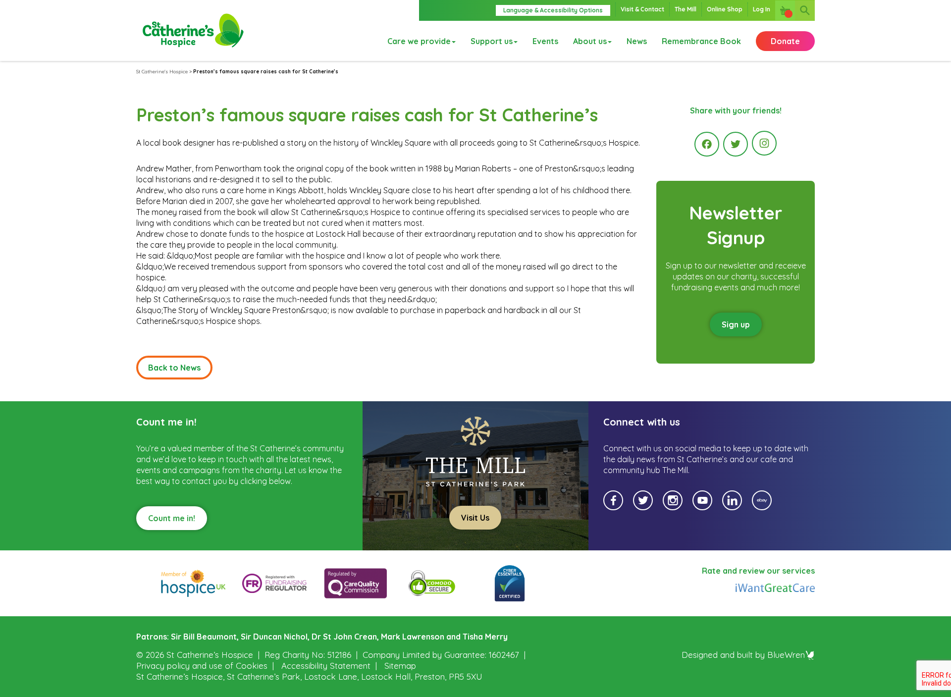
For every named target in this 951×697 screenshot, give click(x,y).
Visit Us (475, 518)
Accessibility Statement (325, 665)
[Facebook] (706, 144)
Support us (492, 41)
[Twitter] (735, 144)
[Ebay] (762, 500)
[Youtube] (702, 500)
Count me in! (171, 518)
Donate (785, 41)
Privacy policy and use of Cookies (201, 665)
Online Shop (724, 9)
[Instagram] (764, 143)
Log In (761, 9)
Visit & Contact (642, 9)
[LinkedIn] (732, 500)
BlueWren (786, 654)
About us (590, 41)
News (637, 41)
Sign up (736, 324)
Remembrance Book (701, 41)
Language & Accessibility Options (553, 10)
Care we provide (419, 41)
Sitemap (400, 665)
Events (545, 41)
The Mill (685, 9)
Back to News (174, 368)
